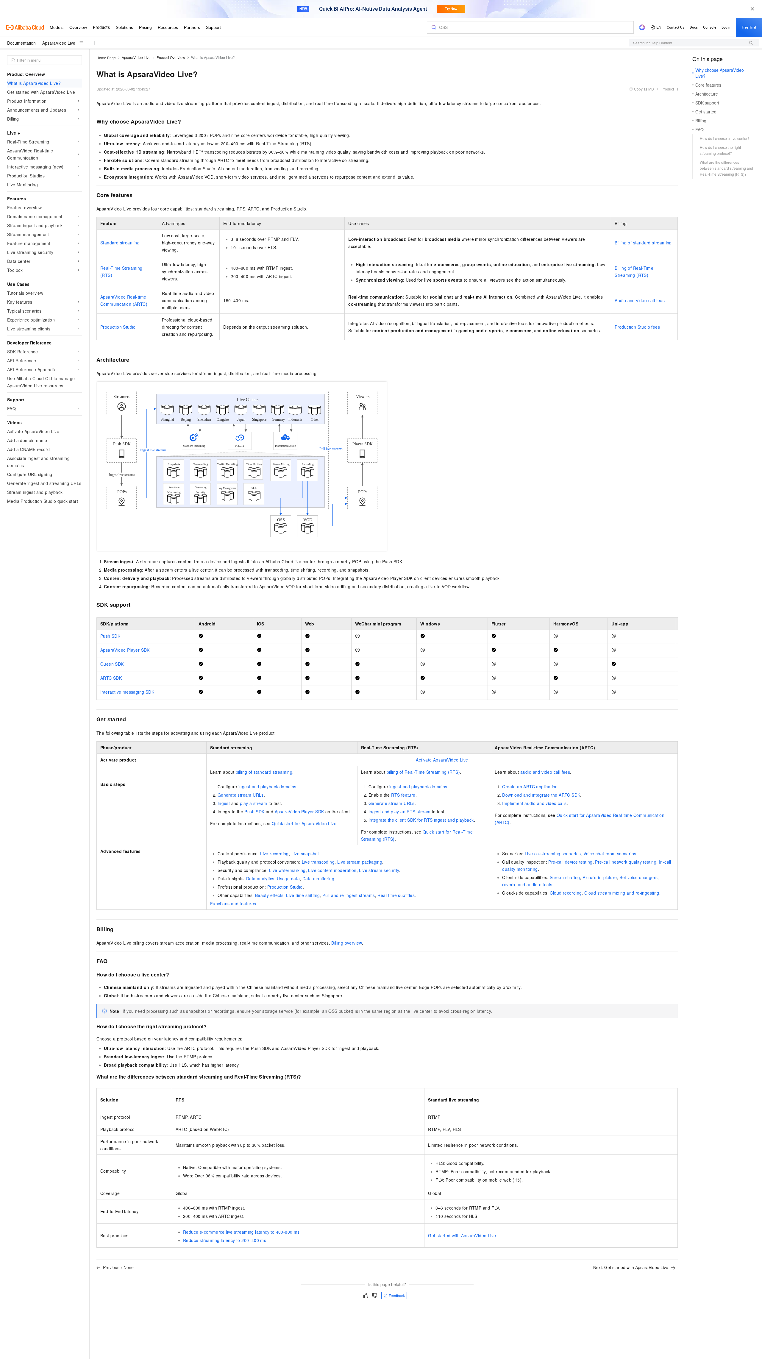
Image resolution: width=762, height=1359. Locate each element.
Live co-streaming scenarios (553, 853)
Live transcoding (318, 862)
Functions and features (233, 903)
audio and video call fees (545, 772)
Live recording (274, 853)
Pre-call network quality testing (625, 862)
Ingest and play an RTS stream (399, 812)
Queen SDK (112, 664)
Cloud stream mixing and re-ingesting (621, 893)
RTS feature (403, 795)
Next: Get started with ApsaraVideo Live (630, 1267)
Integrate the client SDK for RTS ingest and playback (421, 820)
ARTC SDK (111, 678)
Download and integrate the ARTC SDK (541, 795)
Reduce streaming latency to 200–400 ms (224, 1240)
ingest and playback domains (267, 787)
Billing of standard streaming (643, 243)
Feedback (397, 1295)
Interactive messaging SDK (127, 692)
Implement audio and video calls (534, 803)
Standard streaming (120, 243)
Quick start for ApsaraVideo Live (304, 823)
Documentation (21, 43)
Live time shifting (303, 895)
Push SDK (110, 636)
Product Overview (171, 57)
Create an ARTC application (530, 787)
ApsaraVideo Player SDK (125, 650)
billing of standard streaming (264, 772)
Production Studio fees (637, 327)
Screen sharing (565, 877)
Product (667, 88)
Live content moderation (332, 870)
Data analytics (260, 878)
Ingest (224, 803)
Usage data (288, 878)
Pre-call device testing (570, 862)
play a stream (253, 803)
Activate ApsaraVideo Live (442, 760)
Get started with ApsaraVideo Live (462, 1235)
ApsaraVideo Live (58, 43)
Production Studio (118, 327)
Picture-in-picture (600, 877)
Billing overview (346, 943)
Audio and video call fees (640, 300)
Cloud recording (566, 893)
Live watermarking (287, 870)
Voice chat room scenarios (609, 853)
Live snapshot (305, 853)
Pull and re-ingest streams (348, 895)
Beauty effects (269, 895)
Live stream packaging (359, 862)
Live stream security (379, 870)
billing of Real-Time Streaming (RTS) (423, 772)
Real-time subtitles (396, 895)
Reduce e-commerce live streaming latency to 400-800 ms (241, 1232)
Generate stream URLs (241, 795)
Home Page (106, 57)
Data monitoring (318, 878)
